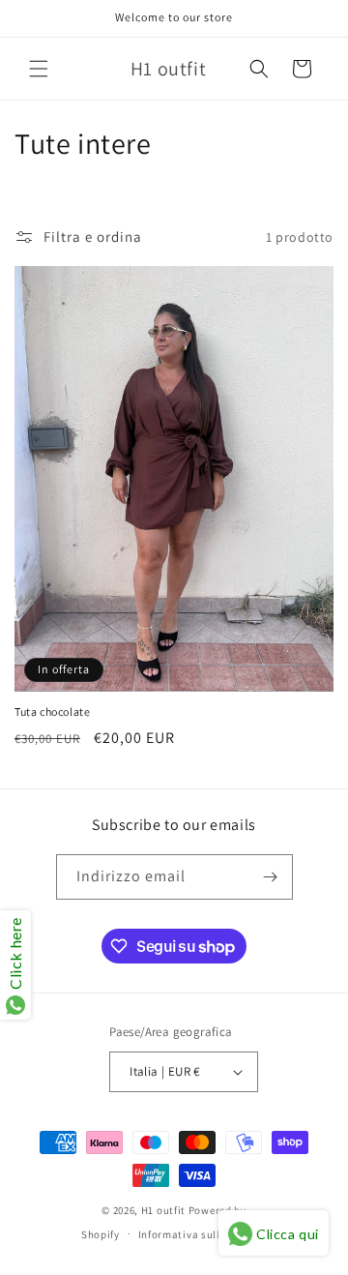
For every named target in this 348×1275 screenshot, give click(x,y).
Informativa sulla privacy (203, 1234)
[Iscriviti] (270, 877)
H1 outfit (164, 1210)
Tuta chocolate (52, 711)
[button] (38, 68)
